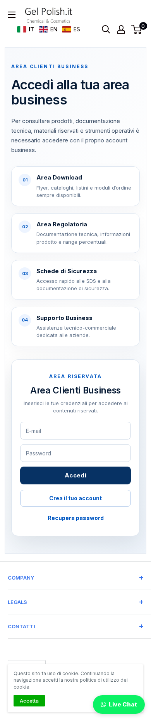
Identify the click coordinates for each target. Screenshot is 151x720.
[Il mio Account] (121, 29)
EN (53, 29)
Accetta (29, 701)
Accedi (75, 475)
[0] (137, 29)
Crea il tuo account (75, 498)
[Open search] (106, 29)
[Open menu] (11, 15)
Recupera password (76, 518)
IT (31, 29)
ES (76, 29)
